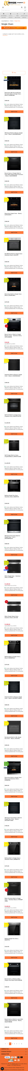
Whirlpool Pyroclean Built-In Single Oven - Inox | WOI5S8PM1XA (12, 537)
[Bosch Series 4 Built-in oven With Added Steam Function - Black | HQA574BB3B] (14, 1009)
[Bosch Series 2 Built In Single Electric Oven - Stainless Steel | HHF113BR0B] (14, 324)
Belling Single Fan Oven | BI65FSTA (11, 939)
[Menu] (3, 7)
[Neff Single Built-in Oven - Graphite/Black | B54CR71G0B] (14, 445)
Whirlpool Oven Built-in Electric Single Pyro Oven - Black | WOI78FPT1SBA (13, 819)
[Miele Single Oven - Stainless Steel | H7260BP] (14, 566)
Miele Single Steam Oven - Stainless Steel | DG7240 (12, 617)
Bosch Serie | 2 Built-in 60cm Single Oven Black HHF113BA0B (13, 979)
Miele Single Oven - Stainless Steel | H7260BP (12, 576)
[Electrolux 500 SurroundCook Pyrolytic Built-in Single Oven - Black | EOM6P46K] (14, 83)
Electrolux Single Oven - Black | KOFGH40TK (13, 214)
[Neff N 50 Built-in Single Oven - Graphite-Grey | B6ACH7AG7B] (14, 405)
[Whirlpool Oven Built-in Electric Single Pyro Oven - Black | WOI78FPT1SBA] (14, 808)
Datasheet (5, 78)
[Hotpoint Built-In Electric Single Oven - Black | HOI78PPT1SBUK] (14, 687)
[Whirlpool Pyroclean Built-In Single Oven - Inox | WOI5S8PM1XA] (14, 526)
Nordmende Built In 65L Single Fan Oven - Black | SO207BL (13, 738)
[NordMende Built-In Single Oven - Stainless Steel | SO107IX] (14, 244)
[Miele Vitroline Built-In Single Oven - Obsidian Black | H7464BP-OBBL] (14, 888)
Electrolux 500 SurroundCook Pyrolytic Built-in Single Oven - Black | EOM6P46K (13, 94)
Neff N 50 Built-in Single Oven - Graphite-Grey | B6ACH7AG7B (13, 415)
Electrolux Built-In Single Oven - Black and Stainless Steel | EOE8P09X (13, 779)
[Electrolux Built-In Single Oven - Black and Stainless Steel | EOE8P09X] (14, 767)
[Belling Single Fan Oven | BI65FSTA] (14, 929)
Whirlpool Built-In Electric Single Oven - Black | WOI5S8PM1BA (14, 133)
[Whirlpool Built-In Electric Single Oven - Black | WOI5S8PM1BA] (14, 123)
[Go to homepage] (14, 3)
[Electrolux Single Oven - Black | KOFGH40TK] (14, 203)
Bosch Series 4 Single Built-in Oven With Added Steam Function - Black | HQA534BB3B (14, 175)
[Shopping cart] (25, 7)
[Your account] (21, 7)
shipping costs (15, 1063)
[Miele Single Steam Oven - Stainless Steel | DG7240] (14, 606)
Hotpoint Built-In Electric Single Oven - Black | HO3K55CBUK (13, 375)
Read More (5, 35)
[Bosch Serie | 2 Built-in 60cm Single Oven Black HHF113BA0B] (14, 969)
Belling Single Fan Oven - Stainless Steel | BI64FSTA (12, 496)
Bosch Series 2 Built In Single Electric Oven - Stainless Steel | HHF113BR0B (13, 336)
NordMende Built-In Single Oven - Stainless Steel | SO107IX (14, 254)
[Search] (25, 10)
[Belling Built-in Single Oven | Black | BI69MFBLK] (14, 647)
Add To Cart (14, 111)
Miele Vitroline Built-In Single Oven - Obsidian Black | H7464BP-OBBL (14, 900)
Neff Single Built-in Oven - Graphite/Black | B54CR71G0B (13, 456)
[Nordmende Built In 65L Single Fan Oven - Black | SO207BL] (14, 727)
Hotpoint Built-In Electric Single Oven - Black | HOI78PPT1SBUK (13, 697)
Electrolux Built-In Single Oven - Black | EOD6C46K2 (13, 294)
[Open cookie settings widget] (2, 1068)
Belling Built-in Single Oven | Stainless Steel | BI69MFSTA (12, 858)
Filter (14, 72)
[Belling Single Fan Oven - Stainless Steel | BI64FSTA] (14, 485)
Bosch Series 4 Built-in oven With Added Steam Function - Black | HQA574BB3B (14, 1021)
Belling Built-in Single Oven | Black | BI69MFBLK (12, 657)
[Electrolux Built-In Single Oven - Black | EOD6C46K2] (14, 284)
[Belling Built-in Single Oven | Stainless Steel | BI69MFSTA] (14, 848)
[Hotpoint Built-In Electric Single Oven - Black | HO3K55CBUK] (14, 365)
